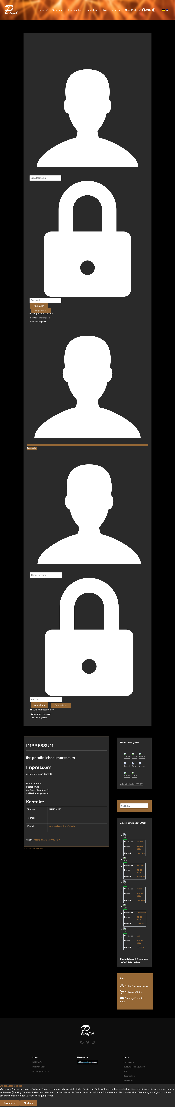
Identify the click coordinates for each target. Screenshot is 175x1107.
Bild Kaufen (37, 1062)
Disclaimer (128, 1080)
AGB (125, 1071)
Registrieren (40, 310)
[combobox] (134, 806)
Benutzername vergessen (40, 318)
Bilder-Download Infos (136, 986)
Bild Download (39, 1067)
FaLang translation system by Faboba (33, 848)
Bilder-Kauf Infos (133, 992)
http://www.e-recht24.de (47, 839)
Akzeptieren (10, 1103)
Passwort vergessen (38, 322)
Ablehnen (28, 1103)
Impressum (128, 1062)
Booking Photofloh (40, 1071)
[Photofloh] (87, 1030)
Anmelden (39, 306)
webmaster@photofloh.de (62, 826)
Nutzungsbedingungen (134, 1067)
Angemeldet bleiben (43, 313)
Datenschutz (129, 1076)
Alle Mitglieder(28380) (131, 784)
